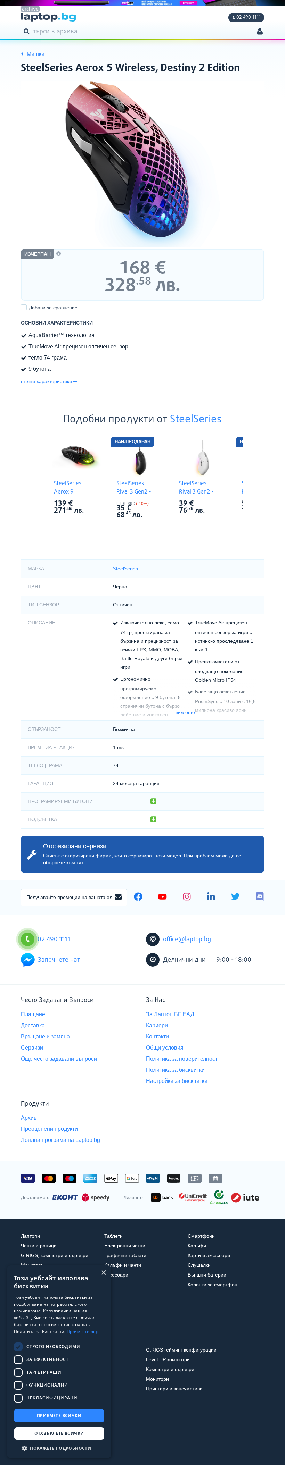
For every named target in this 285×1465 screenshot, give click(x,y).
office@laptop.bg (187, 939)
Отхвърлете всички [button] (59, 1433)
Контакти (157, 1036)
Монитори (32, 1265)
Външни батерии (207, 1275)
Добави (53, 307)
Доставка (33, 1025)
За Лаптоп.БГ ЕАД (170, 1014)
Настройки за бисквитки (176, 1081)
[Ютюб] (162, 897)
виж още (185, 712)
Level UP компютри (168, 1359)
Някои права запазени (45, 1447)
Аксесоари (116, 1275)
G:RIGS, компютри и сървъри (54, 1255)
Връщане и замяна (45, 1036)
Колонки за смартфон (212, 1284)
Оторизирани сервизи (74, 846)
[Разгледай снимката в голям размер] (142, 164)
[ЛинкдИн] (211, 897)
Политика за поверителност (182, 1059)
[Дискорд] (259, 897)
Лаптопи (30, 1236)
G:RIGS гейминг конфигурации (181, 1350)
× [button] (103, 1272)
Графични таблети (125, 1255)
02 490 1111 (248, 17)
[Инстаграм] (186, 897)
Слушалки (199, 1265)
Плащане (33, 1014)
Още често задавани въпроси (59, 1059)
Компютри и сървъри (170, 1369)
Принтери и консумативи (174, 1388)
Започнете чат (59, 960)
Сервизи (32, 1048)
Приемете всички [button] (59, 1415)
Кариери (157, 1025)
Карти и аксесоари (209, 1255)
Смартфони (201, 1236)
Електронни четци (124, 1245)
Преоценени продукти (49, 1129)
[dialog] (59, 1361)
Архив (29, 1118)
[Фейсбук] (138, 897)
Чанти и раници (39, 1245)
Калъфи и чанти (122, 1265)
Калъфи (197, 1245)
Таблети (113, 1236)
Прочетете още (83, 1332)
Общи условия (165, 1048)
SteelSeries (196, 420)
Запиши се (118, 897)
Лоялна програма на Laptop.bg (60, 1140)
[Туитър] (235, 897)
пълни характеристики (46, 381)
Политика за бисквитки (175, 1070)
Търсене (28, 31)
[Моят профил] (259, 32)
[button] (59, 1448)
